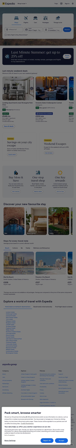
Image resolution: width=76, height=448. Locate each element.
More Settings (10, 440)
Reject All (47, 440)
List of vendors (10, 435)
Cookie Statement (27, 423)
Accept (61, 440)
